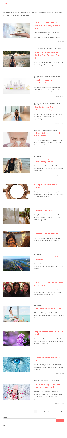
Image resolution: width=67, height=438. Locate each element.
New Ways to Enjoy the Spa (47, 309)
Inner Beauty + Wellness (48, 19)
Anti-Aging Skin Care (40, 48)
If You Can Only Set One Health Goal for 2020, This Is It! (48, 55)
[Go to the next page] (61, 411)
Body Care (37, 380)
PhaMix (6, 3)
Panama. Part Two (43, 211)
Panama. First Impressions (46, 234)
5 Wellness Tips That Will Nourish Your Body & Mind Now (47, 25)
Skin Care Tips (38, 50)
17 (57, 412)
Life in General (59, 48)
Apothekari (37, 19)
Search (5, 417)
